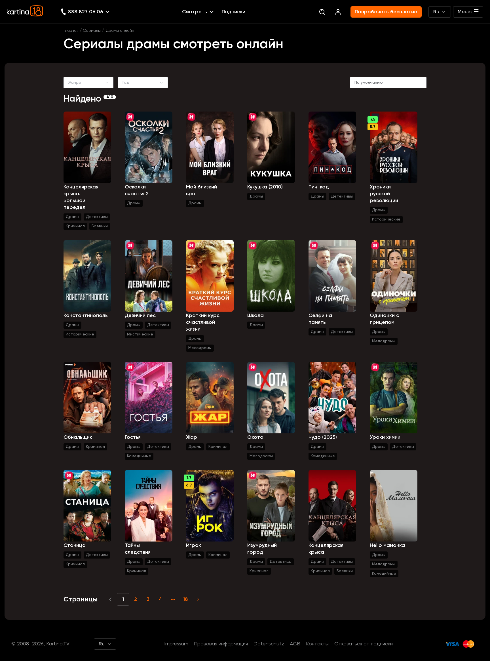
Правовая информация (221, 644)
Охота (255, 437)
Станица (75, 545)
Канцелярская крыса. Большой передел (81, 197)
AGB (295, 644)
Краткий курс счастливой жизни (202, 322)
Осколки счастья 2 (137, 190)
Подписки (233, 11)
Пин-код (319, 187)
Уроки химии (385, 437)
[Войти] (338, 12)
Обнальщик (78, 437)
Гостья (133, 437)
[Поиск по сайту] (322, 12)
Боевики (100, 226)
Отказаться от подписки (363, 644)
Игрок (193, 545)
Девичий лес (140, 315)
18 (185, 599)
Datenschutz (269, 644)
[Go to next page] (198, 599)
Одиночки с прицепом (384, 319)
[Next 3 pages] (173, 599)
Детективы (97, 217)
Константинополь (86, 315)
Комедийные (139, 456)
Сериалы (92, 31)
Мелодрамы (200, 348)
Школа (255, 315)
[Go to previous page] (110, 599)
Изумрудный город (262, 549)
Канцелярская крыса (326, 549)
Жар (191, 437)
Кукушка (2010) (265, 187)
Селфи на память (320, 319)
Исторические (386, 219)
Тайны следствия (138, 549)
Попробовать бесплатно (386, 11)
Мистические (140, 334)
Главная (71, 31)
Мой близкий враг (201, 190)
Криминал (75, 226)
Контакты (317, 644)
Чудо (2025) (323, 437)
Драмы (72, 217)
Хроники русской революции (384, 193)
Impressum (176, 644)
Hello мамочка (387, 545)
